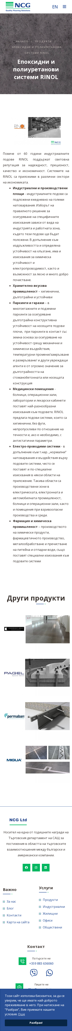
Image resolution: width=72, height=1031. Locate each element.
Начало (22, 41)
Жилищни (50, 913)
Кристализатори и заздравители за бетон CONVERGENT (43, 619)
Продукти (43, 41)
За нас (11, 901)
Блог (10, 908)
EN (55, 7)
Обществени (52, 927)
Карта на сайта (18, 922)
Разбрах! (36, 1022)
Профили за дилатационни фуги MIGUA (46, 750)
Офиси (47, 920)
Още (21, 1014)
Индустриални (54, 907)
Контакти (14, 915)
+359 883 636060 (41, 963)
